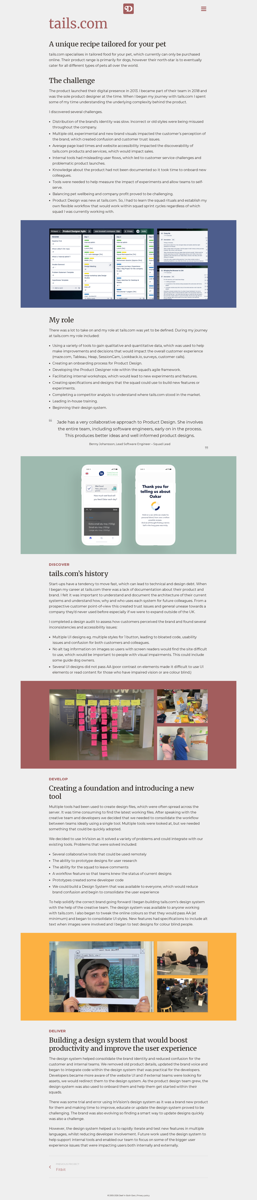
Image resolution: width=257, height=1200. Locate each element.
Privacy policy (143, 1195)
